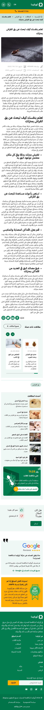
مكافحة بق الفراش (32, 307)
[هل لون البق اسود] (22, 459)
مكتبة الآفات (16, 640)
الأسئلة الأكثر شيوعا (36, 648)
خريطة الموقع (38, 655)
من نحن (40, 640)
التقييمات (18, 648)
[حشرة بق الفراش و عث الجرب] (30, 355)
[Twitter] (8, 318)
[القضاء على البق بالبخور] (22, 437)
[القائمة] (3, 4)
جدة (41, 666)
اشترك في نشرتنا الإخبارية (35, 678)
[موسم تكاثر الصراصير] (22, 425)
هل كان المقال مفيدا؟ (38, 513)
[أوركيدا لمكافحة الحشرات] (37, 5)
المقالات (18, 644)
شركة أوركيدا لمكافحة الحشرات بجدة (26, 304)
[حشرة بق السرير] (22, 414)
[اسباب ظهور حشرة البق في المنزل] (22, 448)
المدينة (19, 670)
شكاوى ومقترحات (37, 651)
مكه (20, 666)
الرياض (40, 670)
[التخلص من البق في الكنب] (13, 354)
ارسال (36, 523)
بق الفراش (18, 16)
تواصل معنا (39, 644)
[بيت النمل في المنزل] (22, 403)
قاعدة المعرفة (16, 651)
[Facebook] (17, 318)
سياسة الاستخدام (14, 702)
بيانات (16, 706)
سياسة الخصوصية (29, 702)
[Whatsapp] (3, 318)
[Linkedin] (13, 318)
